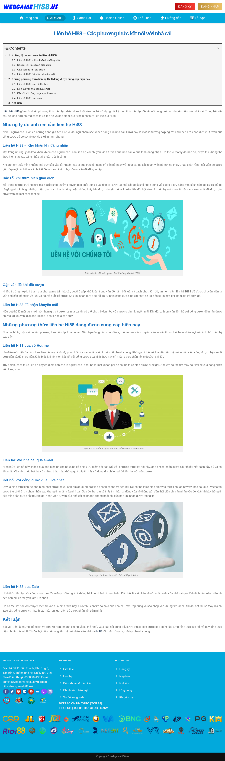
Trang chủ (31, 18)
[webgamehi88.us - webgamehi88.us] (31, 6)
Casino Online (114, 18)
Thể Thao (144, 18)
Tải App (200, 18)
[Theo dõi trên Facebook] (6, 692)
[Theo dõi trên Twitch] (44, 692)
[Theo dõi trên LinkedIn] (25, 692)
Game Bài (84, 18)
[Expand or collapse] (218, 48)
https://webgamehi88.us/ (18, 686)
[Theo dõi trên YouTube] (31, 692)
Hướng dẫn (173, 18)
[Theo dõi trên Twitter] (12, 692)
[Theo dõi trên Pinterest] (18, 692)
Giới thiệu (54, 18)
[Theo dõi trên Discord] (50, 692)
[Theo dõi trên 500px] (37, 692)
